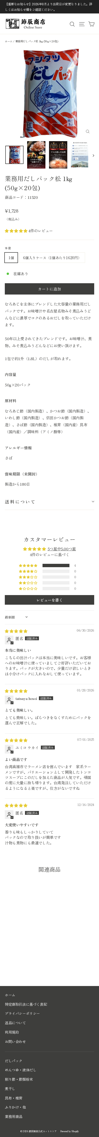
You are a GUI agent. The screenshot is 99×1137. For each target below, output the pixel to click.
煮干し (10, 1088)
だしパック (13, 1060)
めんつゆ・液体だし (20, 1069)
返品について (15, 1022)
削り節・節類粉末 (19, 1079)
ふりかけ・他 (15, 1107)
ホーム (8, 41)
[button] (16, 230)
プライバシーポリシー (22, 1013)
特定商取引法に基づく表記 (26, 1004)
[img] (16, 631)
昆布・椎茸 (13, 1097)
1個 (11, 257)
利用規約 (12, 1032)
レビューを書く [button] (49, 600)
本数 (8, 248)
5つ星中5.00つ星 (62, 549)
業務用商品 (13, 1116)
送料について (20, 501)
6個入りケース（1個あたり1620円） (52, 257)
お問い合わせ (15, 1041)
